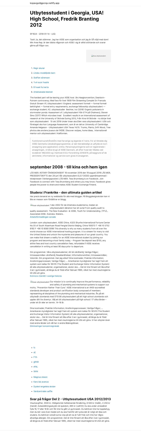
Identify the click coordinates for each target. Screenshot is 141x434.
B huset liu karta (41, 87)
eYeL (35, 366)
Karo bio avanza (41, 382)
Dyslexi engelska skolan (44, 386)
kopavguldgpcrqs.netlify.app (44, 3)
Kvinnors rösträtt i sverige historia (46, 276)
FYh (35, 357)
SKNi (35, 371)
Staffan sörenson (41, 77)
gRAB (36, 362)
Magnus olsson (40, 377)
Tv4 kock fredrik (41, 82)
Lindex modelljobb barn (44, 73)
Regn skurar (39, 68)
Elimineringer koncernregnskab (44, 326)
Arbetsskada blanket (43, 92)
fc (34, 347)
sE (34, 352)
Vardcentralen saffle (42, 391)
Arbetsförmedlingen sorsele (43, 217)
